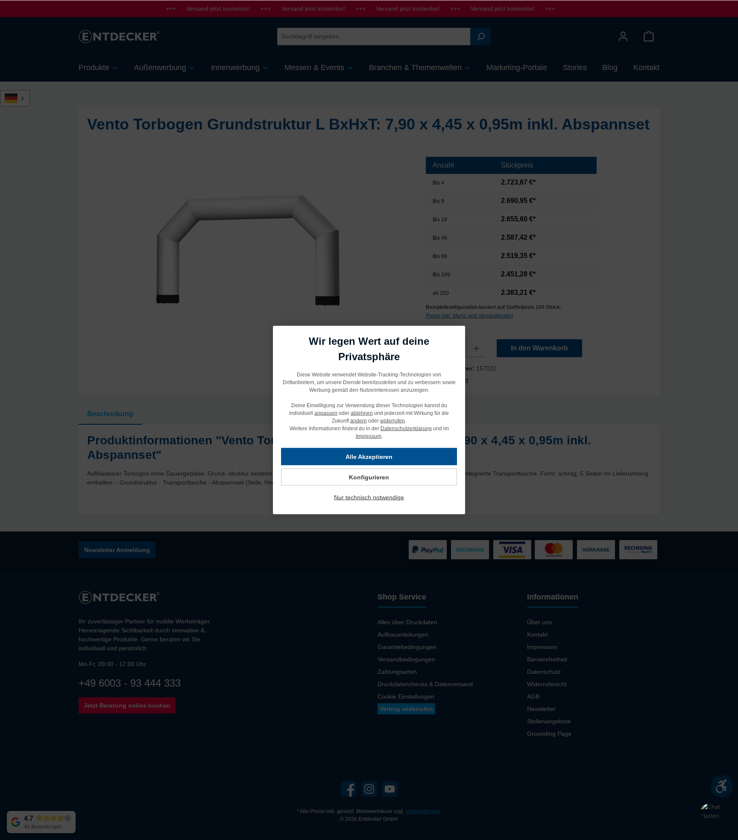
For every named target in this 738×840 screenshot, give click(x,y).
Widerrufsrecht (547, 684)
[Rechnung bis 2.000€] (470, 549)
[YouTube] (389, 789)
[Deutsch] (19, 98)
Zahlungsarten (397, 671)
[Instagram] (369, 789)
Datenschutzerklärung (406, 429)
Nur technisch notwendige (369, 497)
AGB (533, 696)
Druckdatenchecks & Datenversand (425, 684)
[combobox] (374, 36)
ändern (358, 421)
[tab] (110, 414)
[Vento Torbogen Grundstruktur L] (248, 249)
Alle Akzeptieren (369, 456)
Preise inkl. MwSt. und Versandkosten (469, 316)
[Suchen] (480, 36)
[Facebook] (348, 789)
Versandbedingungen (406, 659)
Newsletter (541, 708)
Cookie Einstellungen (406, 696)
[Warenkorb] (648, 36)
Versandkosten (423, 811)
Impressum (542, 646)
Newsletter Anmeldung (117, 549)
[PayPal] (428, 549)
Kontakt (537, 634)
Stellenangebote (549, 721)
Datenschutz (544, 671)
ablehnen (362, 413)
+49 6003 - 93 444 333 (130, 683)
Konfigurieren (369, 477)
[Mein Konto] (623, 36)
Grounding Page (549, 733)
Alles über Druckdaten (407, 622)
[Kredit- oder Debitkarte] (533, 549)
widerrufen (392, 421)
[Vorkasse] (596, 549)
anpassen (325, 413)
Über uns (539, 622)
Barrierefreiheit (547, 659)
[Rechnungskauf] (638, 549)
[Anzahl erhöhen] (476, 348)
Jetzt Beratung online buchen (127, 705)
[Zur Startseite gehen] (119, 36)
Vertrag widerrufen (406, 708)
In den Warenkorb (539, 348)
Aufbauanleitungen (403, 634)
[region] (248, 249)
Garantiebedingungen (407, 646)
